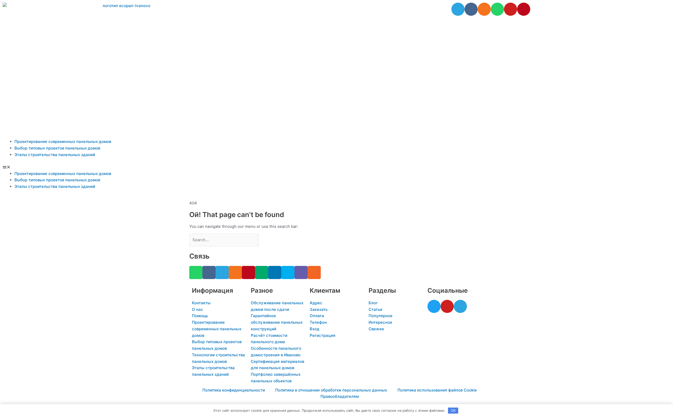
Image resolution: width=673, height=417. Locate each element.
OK (453, 410)
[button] (336, 167)
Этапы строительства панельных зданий (54, 154)
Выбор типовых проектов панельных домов (57, 148)
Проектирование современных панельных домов (62, 141)
